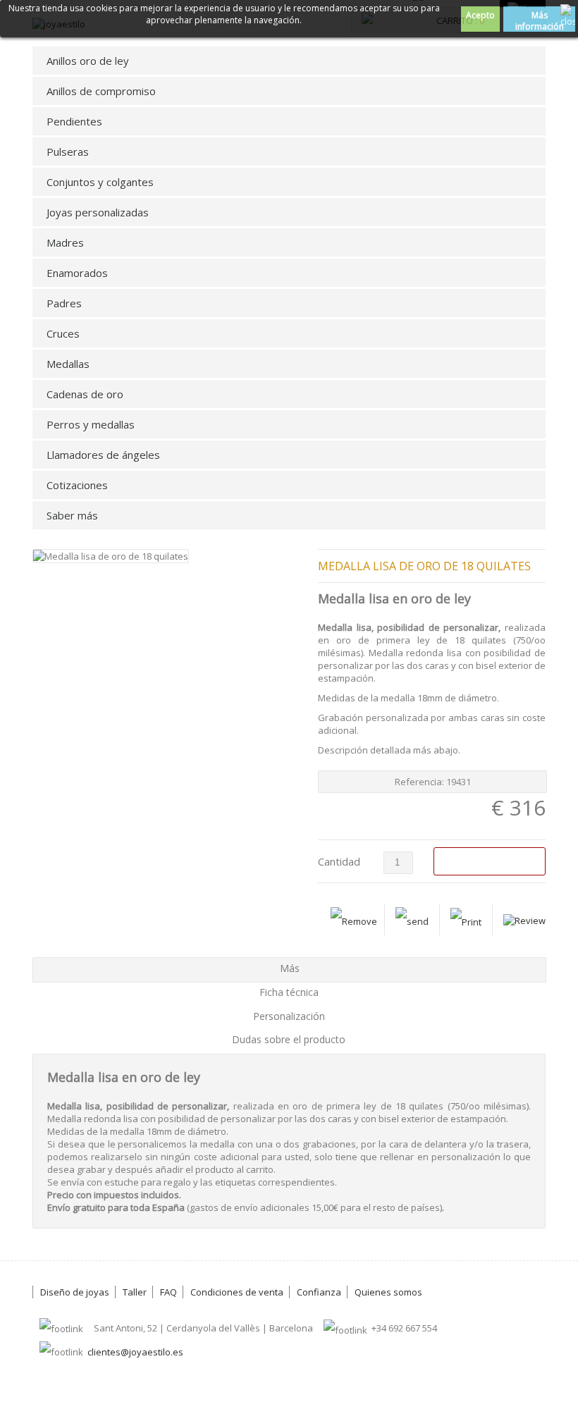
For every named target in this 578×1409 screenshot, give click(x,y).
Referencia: (420, 781)
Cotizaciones (77, 485)
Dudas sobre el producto (288, 1039)
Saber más (72, 515)
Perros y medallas (91, 424)
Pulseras (68, 151)
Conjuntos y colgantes (100, 182)
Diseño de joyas (74, 1292)
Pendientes (74, 121)
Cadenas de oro (85, 394)
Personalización (289, 1016)
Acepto (480, 15)
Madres (65, 242)
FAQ (168, 1292)
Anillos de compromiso (101, 91)
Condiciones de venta (236, 1292)
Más (290, 968)
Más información (539, 20)
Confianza (319, 1292)
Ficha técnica (289, 992)
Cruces (63, 333)
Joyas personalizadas (98, 212)
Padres (64, 303)
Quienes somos (388, 1292)
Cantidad (339, 861)
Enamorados (77, 273)
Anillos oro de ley (88, 61)
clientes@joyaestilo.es (135, 1352)
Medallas (68, 364)
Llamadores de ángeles (103, 455)
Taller (135, 1292)
